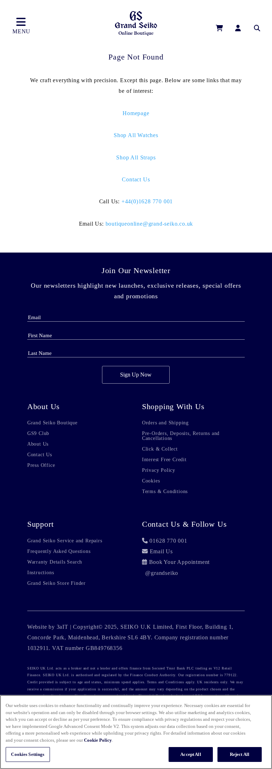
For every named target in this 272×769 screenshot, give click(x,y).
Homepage (136, 113)
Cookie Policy (98, 740)
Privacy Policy (158, 470)
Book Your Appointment (179, 562)
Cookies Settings (27, 754)
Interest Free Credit (164, 459)
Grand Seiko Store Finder (56, 583)
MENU (21, 31)
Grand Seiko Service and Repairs (64, 540)
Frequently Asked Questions (59, 551)
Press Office (41, 465)
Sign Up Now (136, 375)
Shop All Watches (136, 135)
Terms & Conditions (165, 491)
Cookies (151, 481)
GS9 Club (38, 433)
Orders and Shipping (165, 422)
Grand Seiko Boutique (52, 422)
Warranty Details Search (54, 562)
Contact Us (136, 179)
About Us (38, 444)
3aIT (62, 627)
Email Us (161, 551)
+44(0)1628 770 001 (147, 201)
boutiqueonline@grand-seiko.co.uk (149, 224)
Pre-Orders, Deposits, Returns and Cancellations (181, 436)
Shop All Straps (135, 157)
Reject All (239, 754)
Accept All (190, 754)
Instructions (40, 572)
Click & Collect (160, 449)
